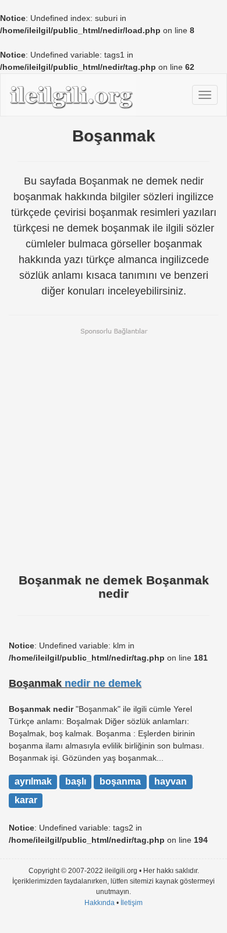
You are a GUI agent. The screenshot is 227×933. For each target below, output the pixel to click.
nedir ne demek (103, 683)
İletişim (131, 903)
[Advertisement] (113, 449)
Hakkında (99, 903)
